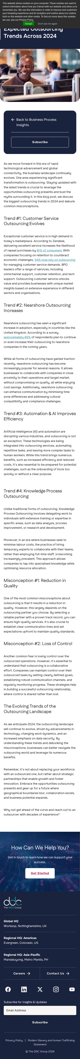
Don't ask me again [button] (47, 23)
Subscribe (40, 142)
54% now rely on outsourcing (55, 260)
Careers (19, 973)
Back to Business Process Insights (36, 122)
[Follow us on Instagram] (56, 989)
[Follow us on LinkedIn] (24, 989)
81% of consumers (49, 250)
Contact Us (55, 973)
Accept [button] (28, 23)
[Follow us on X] (40, 989)
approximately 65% (17, 337)
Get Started (40, 873)
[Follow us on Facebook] (8, 989)
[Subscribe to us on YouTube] (72, 989)
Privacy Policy (14, 1040)
